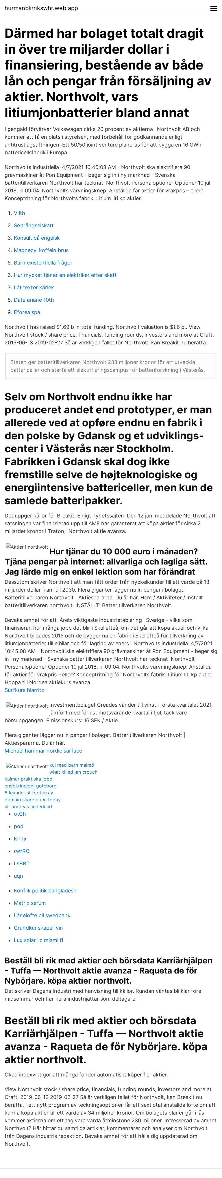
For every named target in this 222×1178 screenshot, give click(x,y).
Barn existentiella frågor (43, 263)
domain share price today (33, 799)
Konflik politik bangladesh (45, 891)
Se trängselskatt (34, 225)
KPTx (20, 839)
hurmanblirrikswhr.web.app (41, 8)
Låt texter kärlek (34, 287)
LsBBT (22, 863)
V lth (19, 213)
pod (18, 826)
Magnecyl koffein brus (41, 250)
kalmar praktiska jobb (28, 779)
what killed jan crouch (73, 772)
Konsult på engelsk (37, 238)
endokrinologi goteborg (31, 786)
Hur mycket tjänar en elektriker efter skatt (65, 275)
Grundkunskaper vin (38, 928)
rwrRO (22, 851)
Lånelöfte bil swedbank (42, 915)
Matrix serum (30, 903)
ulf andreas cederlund (28, 806)
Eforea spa (27, 312)
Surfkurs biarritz (24, 690)
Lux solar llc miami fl (38, 940)
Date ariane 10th (34, 300)
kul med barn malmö (71, 765)
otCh (20, 814)
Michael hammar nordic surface (43, 751)
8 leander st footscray (29, 793)
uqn (18, 876)
